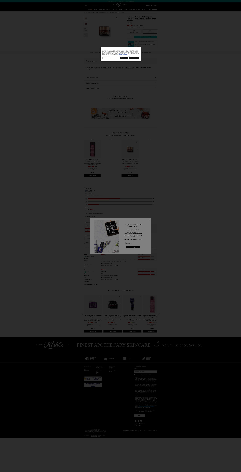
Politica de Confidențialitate (123, 54)
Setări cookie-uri (107, 57)
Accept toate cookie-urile (134, 57)
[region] (121, 54)
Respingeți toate (124, 57)
